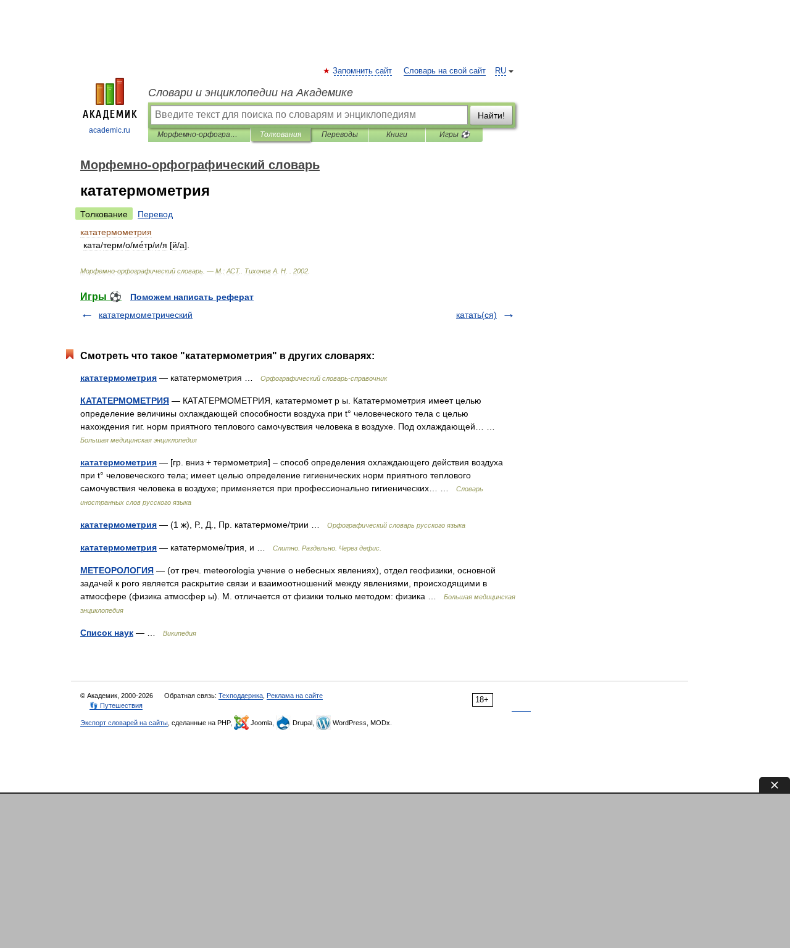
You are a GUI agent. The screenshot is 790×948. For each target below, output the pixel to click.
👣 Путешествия (116, 705)
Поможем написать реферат (192, 297)
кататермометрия (118, 378)
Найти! (491, 115)
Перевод (155, 214)
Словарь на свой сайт (445, 71)
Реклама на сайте (295, 695)
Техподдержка (240, 695)
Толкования (280, 134)
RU (500, 71)
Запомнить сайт (363, 71)
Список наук (106, 633)
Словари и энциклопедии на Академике (250, 92)
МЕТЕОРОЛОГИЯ (117, 570)
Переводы (340, 134)
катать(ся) (476, 315)
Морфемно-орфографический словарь (199, 134)
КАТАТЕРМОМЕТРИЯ (124, 400)
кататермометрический (146, 315)
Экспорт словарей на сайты (124, 722)
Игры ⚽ (454, 134)
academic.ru (109, 130)
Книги (396, 134)
